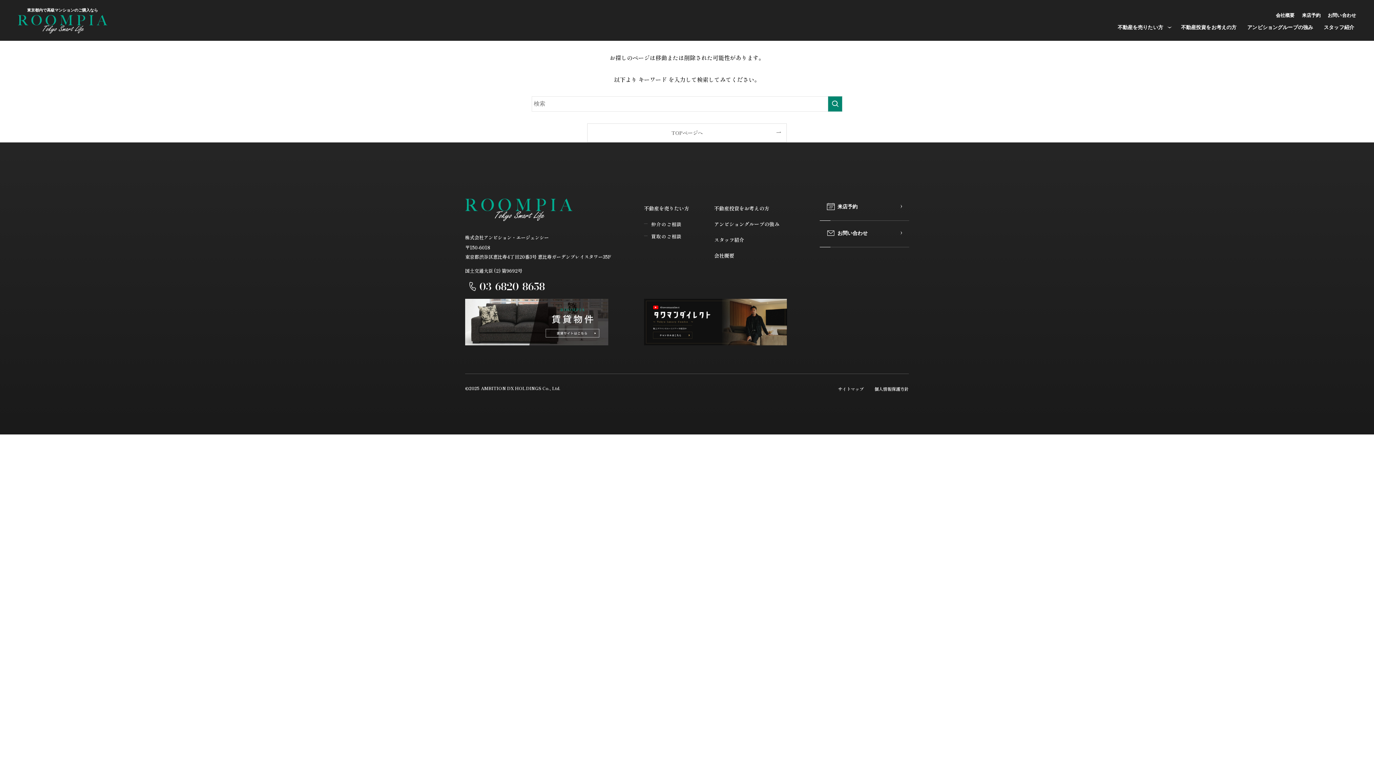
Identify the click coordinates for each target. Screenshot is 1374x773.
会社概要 (724, 255)
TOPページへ (687, 132)
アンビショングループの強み (746, 224)
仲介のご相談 (666, 224)
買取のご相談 (666, 236)
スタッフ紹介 (729, 239)
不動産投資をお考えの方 (741, 208)
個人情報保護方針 (891, 389)
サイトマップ (851, 389)
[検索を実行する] (835, 104)
